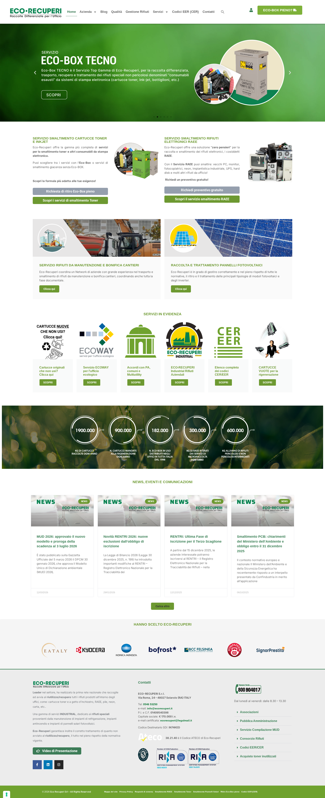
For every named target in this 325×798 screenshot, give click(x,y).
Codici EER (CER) (185, 12)
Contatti (209, 12)
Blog (103, 12)
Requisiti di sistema (144, 792)
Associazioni (249, 712)
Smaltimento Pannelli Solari (206, 792)
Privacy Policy (126, 792)
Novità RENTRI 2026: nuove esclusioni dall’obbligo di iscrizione (125, 541)
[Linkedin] (48, 764)
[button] (222, 12)
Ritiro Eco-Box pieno (230, 792)
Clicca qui (49, 288)
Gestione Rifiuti (137, 12)
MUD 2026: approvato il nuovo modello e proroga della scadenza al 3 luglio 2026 (61, 541)
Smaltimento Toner (182, 792)
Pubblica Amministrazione (258, 721)
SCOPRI (48, 382)
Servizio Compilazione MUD (259, 729)
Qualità (116, 12)
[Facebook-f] (37, 764)
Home (71, 12)
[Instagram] (58, 764)
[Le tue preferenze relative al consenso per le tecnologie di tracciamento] (6, 794)
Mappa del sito (111, 792)
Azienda (86, 12)
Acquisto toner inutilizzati (258, 756)
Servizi (158, 12)
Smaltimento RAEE (163, 792)
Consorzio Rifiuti (252, 738)
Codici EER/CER (252, 747)
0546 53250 (149, 704)
